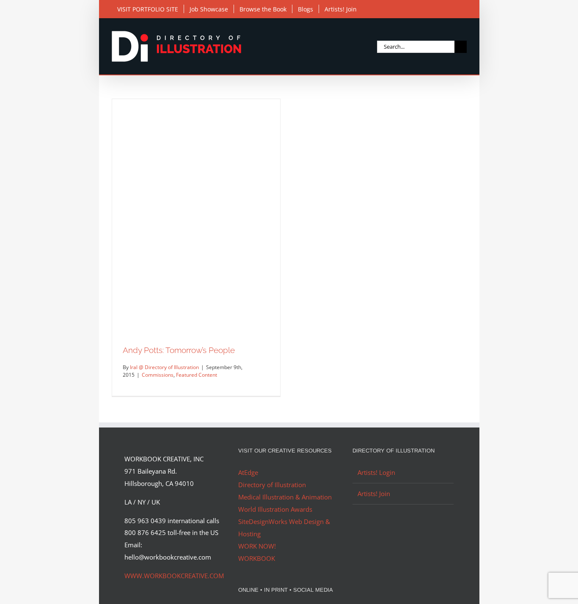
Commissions (157, 374)
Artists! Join (374, 493)
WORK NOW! (257, 546)
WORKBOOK (256, 558)
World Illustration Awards (275, 509)
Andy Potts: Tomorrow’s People (179, 350)
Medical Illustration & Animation (285, 497)
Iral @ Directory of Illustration (164, 367)
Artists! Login (376, 472)
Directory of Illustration (272, 484)
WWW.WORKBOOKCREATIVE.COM (174, 575)
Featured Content (196, 374)
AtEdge (248, 472)
